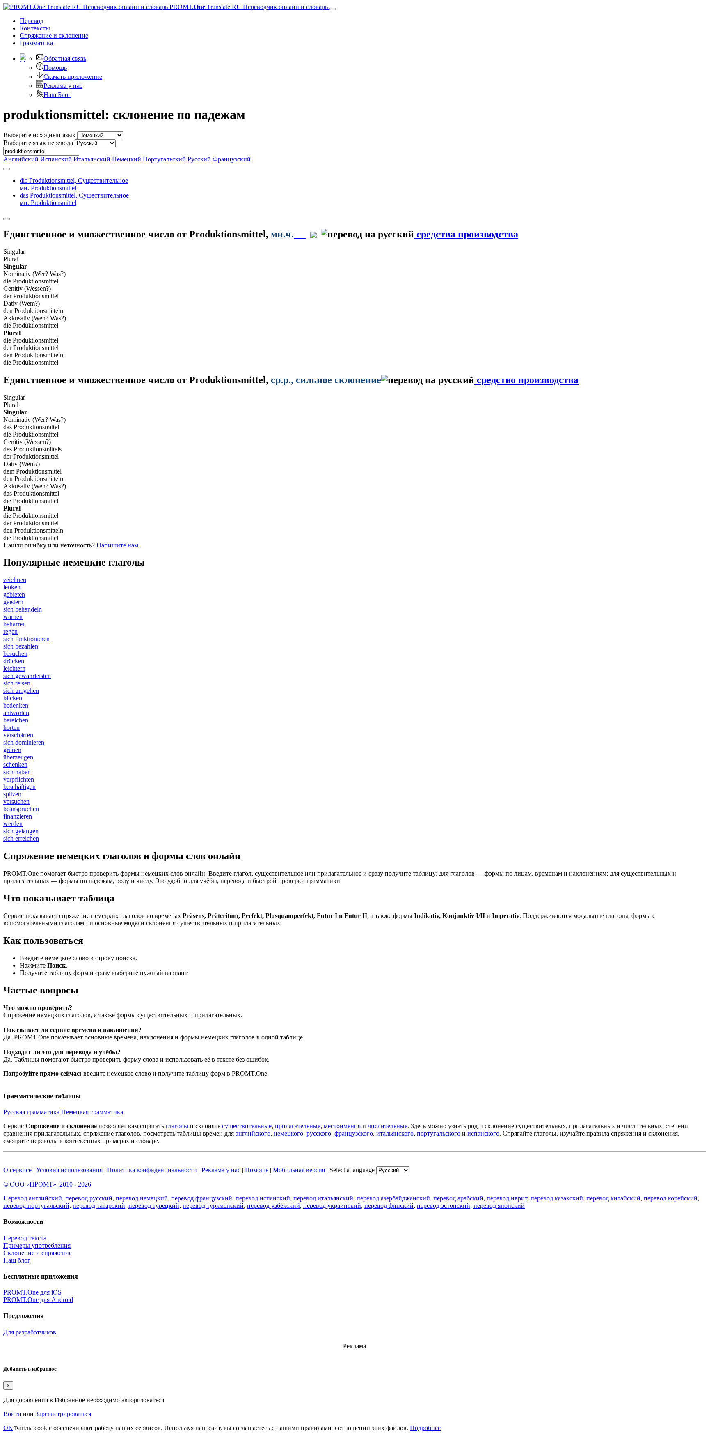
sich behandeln (22, 609)
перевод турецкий (153, 1205)
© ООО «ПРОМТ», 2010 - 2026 (47, 1184)
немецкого (288, 1133)
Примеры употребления (37, 1245)
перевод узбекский (273, 1205)
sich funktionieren (26, 638)
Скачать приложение (72, 76)
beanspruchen (21, 808)
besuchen (15, 653)
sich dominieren (23, 742)
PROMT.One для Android (38, 1299)
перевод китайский (613, 1198)
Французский (232, 159)
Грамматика (36, 42)
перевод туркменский (213, 1205)
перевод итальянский (323, 1198)
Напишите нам (117, 545)
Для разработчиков (29, 1332)
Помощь (55, 67)
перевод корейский (671, 1198)
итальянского (395, 1133)
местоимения (342, 1125)
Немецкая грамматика (92, 1111)
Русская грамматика (31, 1111)
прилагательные (297, 1125)
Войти (12, 1413)
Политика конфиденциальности (152, 1169)
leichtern (14, 668)
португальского (438, 1133)
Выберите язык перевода (38, 142)
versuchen (16, 801)
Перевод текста (24, 1238)
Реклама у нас (62, 85)
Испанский (56, 159)
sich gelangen (21, 831)
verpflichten (18, 779)
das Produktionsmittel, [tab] (74, 199)
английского (253, 1133)
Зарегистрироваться (63, 1413)
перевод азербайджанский (393, 1198)
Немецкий (126, 159)
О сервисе (17, 1169)
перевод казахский (557, 1198)
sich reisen (16, 683)
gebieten (14, 594)
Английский (21, 159)
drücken (13, 661)
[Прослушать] (300, 234)
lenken (12, 587)
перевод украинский (332, 1205)
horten (11, 727)
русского (318, 1133)
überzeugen (18, 757)
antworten (16, 712)
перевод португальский (36, 1205)
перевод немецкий (142, 1198)
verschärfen (18, 734)
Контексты (35, 28)
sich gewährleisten (27, 675)
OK (8, 1427)
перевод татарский (99, 1205)
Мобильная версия (299, 1169)
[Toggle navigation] (332, 9)
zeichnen (14, 579)
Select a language (352, 1169)
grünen (12, 749)
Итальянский (91, 159)
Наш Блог (57, 94)
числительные (387, 1125)
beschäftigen (19, 786)
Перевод (31, 20)
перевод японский (499, 1205)
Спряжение (54, 35)
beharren (14, 624)
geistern (13, 601)
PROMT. (248, 6)
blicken (12, 698)
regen (10, 631)
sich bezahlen (20, 646)
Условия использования (69, 1169)
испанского (483, 1133)
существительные (247, 1125)
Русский (199, 159)
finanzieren (17, 816)
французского (353, 1133)
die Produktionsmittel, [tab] (74, 184)
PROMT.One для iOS (32, 1292)
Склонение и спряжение (37, 1252)
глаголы (177, 1125)
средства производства (466, 234)
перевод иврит (507, 1198)
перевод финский (389, 1205)
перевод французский (201, 1198)
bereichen (15, 720)
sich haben (17, 771)
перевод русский (88, 1198)
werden (13, 823)
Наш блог (16, 1260)
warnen (13, 616)
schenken (15, 764)
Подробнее (425, 1427)
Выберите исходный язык (39, 134)
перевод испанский (263, 1198)
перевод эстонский (443, 1205)
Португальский (164, 159)
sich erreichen (21, 838)
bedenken (15, 705)
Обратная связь (64, 58)
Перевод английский (32, 1198)
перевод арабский (458, 1198)
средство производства (526, 380)
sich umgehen (21, 690)
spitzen (12, 794)
